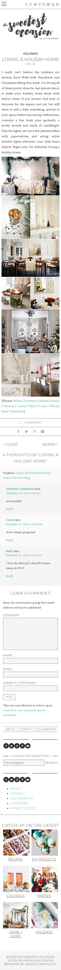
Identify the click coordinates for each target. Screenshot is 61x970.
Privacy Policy (23, 808)
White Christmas (25, 401)
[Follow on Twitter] (11, 746)
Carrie (10, 519)
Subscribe (19, 803)
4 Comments (33, 422)
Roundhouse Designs (36, 960)
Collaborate (46, 729)
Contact (26, 729)
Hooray (9, 406)
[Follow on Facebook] (6, 746)
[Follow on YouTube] (27, 746)
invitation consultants (20, 488)
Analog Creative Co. (41, 964)
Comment (11, 615)
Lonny (21, 406)
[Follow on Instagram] (17, 746)
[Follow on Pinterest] (22, 746)
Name (8, 655)
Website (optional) (19, 683)
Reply (9, 508)
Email (8, 669)
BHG (32, 406)
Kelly (9, 551)
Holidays (30, 53)
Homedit (17, 411)
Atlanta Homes (49, 401)
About (10, 729)
